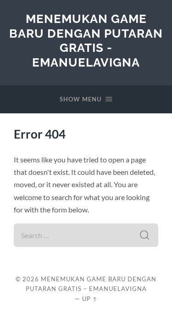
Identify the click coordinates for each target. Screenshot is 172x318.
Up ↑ (90, 298)
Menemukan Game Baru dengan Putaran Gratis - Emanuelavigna (86, 40)
